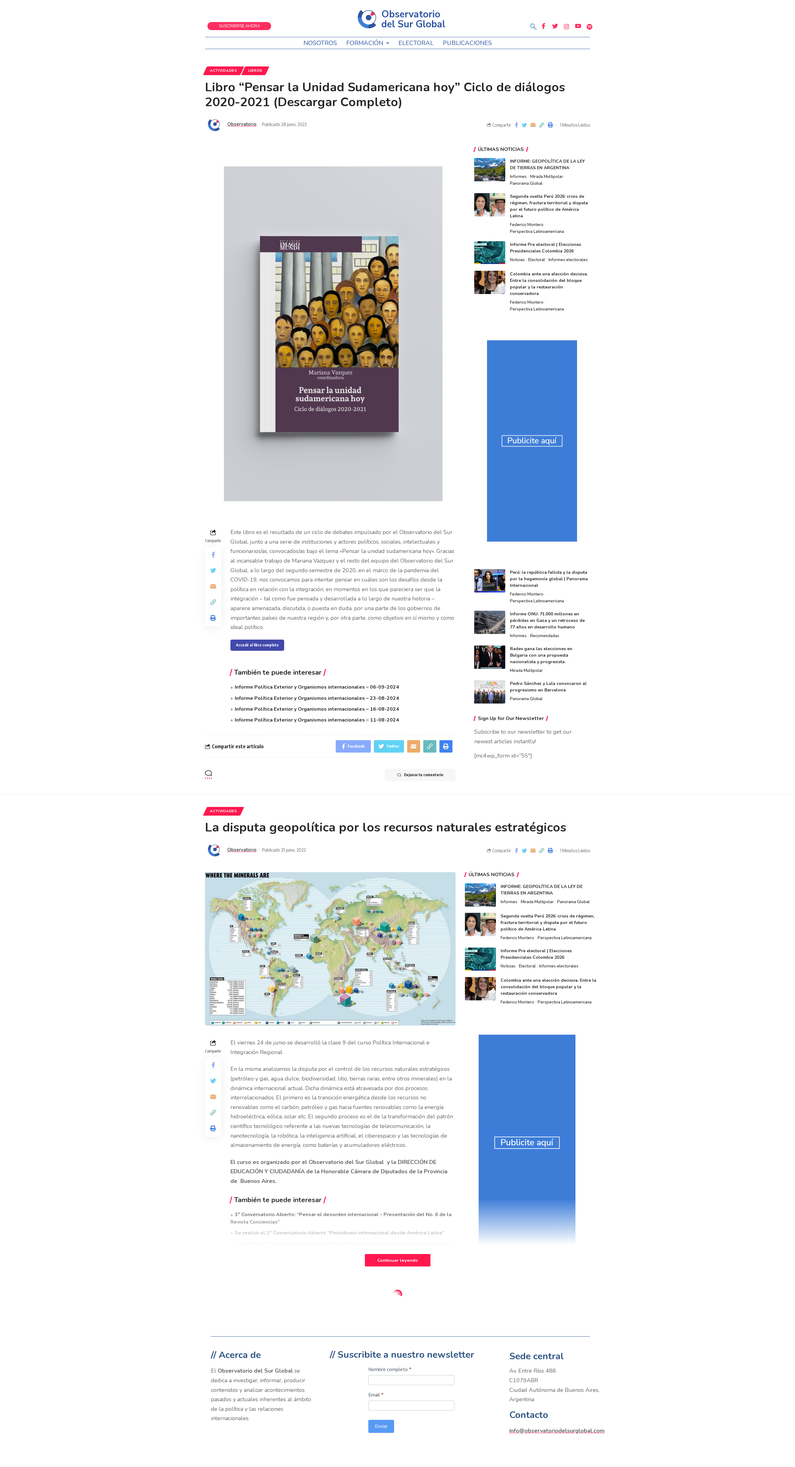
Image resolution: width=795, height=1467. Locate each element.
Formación (364, 43)
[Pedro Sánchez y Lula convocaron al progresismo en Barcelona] (489, 692)
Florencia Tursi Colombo (254, 1335)
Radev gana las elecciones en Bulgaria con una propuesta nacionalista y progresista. (541, 655)
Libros (255, 70)
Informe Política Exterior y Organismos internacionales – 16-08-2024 (317, 709)
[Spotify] (589, 26)
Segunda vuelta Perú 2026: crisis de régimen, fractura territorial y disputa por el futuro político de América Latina (547, 922)
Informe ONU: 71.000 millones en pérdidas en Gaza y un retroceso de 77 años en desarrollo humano (547, 620)
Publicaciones (467, 43)
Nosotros (320, 43)
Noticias (517, 260)
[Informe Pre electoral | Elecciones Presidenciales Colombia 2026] (489, 253)
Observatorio (242, 124)
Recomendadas (544, 636)
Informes (518, 176)
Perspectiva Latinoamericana (537, 231)
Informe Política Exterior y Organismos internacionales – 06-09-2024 (317, 687)
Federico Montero (526, 225)
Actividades (223, 70)
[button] (533, 27)
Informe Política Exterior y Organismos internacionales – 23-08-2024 (317, 698)
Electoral (416, 43)
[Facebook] (543, 26)
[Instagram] (566, 26)
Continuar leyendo (397, 1260)
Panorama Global (526, 183)
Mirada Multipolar (546, 176)
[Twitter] (555, 26)
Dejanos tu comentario (423, 774)
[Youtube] (578, 26)
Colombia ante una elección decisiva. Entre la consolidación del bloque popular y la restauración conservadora (548, 986)
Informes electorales (568, 260)
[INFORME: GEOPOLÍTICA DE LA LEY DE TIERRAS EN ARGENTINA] (489, 169)
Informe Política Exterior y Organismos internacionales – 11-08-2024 (317, 720)
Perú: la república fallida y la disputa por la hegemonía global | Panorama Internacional (549, 578)
